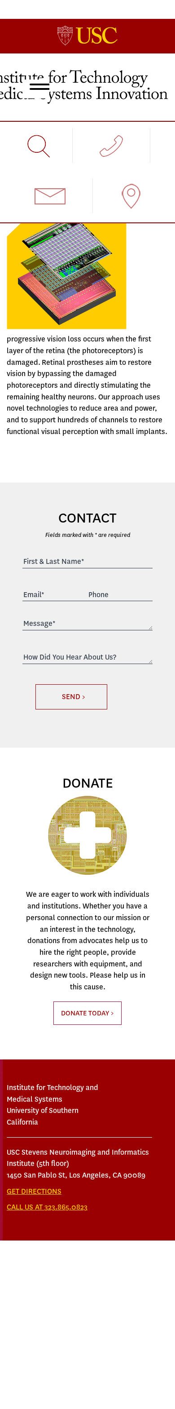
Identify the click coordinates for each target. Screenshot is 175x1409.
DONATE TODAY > (87, 1013)
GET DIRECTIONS (34, 1191)
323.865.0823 (66, 1207)
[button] (38, 88)
